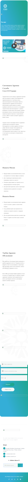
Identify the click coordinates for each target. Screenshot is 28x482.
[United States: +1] (2, 378)
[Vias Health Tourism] (6, 7)
